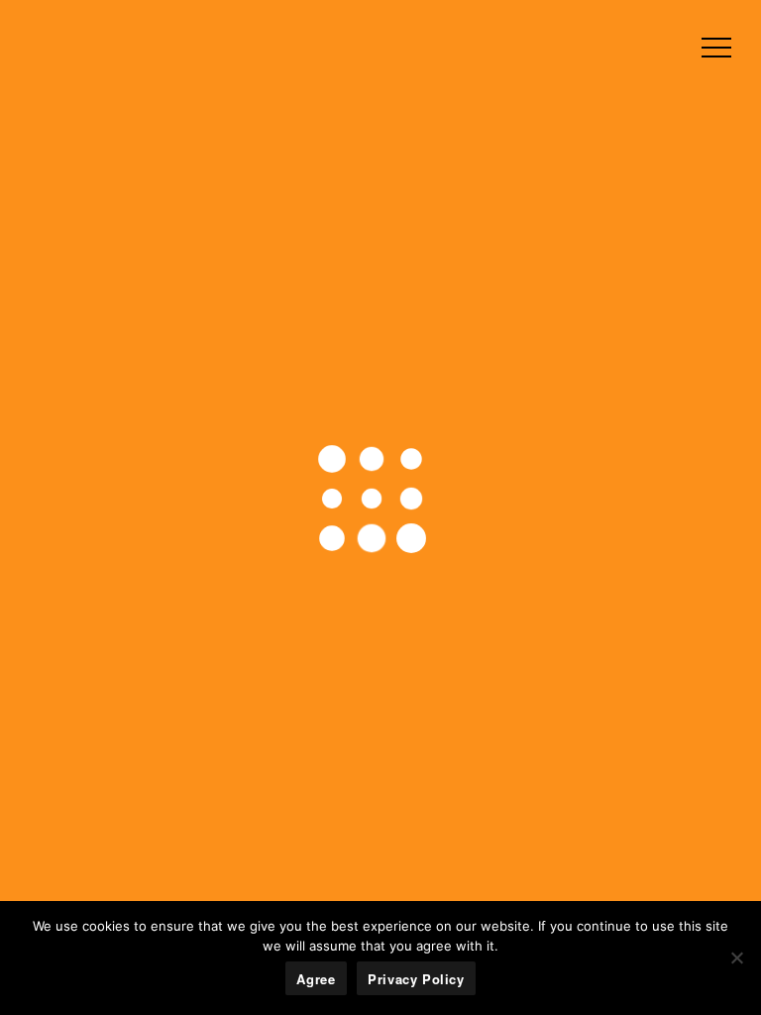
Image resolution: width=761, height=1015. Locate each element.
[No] (736, 957)
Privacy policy (416, 978)
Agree (315, 978)
